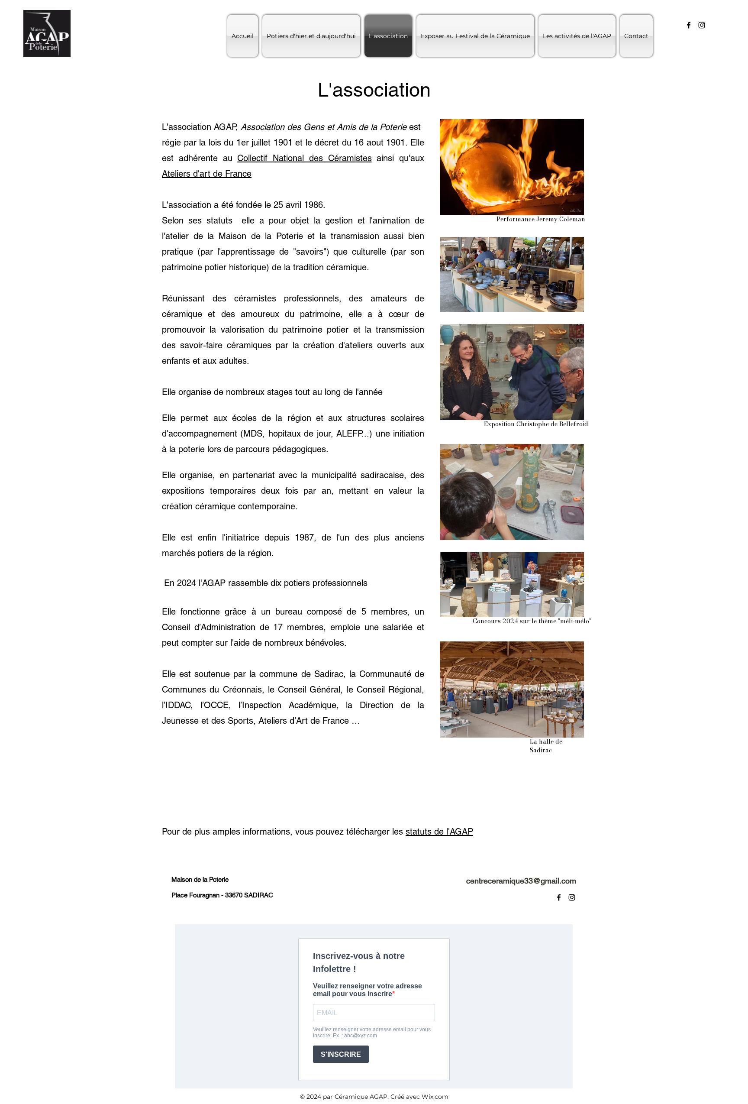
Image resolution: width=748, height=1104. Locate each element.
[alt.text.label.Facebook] (688, 25)
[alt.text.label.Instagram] (701, 25)
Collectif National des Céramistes (304, 158)
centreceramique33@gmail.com (521, 880)
